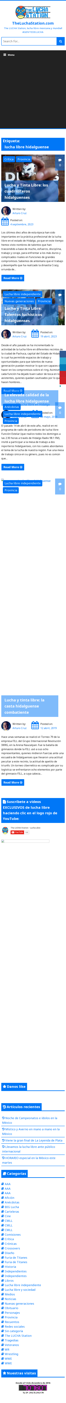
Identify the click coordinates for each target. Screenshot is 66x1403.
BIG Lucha (12, 1207)
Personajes (12, 1313)
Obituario (11, 1308)
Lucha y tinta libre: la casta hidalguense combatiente (24, 706)
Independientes (16, 1271)
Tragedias (11, 1340)
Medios (10, 1294)
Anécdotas (11, 407)
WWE (8, 1359)
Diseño (9, 1253)
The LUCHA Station (18, 1336)
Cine (8, 1216)
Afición (9, 1198)
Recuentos (12, 1322)
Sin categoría (14, 1331)
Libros (9, 1280)
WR (7, 1349)
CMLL (8, 1221)
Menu (11, 54)
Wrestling (11, 1354)
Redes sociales (15, 1326)
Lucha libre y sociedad (20, 1290)
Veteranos (12, 1345)
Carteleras (12, 1211)
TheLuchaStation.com (33, 23)
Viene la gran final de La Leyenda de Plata (33, 1140)
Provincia (23, 159)
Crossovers (12, 1248)
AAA (8, 1184)
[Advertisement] (33, 94)
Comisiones (13, 1234)
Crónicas (11, 1244)
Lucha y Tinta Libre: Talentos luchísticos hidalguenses (23, 314)
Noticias (10, 1299)
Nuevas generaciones (19, 301)
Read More (11, 278)
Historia (10, 1267)
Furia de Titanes (16, 1257)
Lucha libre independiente (22, 294)
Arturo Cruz (19, 213)
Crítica (8, 159)
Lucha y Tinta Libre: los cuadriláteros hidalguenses (26, 191)
